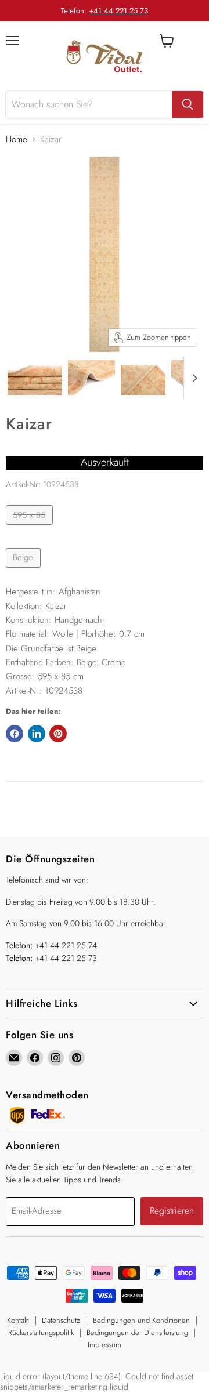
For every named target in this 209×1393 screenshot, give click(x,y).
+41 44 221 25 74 (66, 945)
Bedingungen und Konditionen (141, 1320)
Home (16, 139)
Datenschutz (61, 1320)
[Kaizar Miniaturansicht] (34, 377)
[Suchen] (187, 104)
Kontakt (18, 1320)
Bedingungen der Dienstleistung (137, 1332)
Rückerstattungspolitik (41, 1332)
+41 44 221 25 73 (118, 10)
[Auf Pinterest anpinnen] (58, 733)
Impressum (104, 1344)
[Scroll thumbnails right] (192, 378)
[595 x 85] (31, 527)
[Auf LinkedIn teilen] (36, 733)
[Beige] (25, 570)
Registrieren (172, 1210)
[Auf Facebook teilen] (14, 733)
